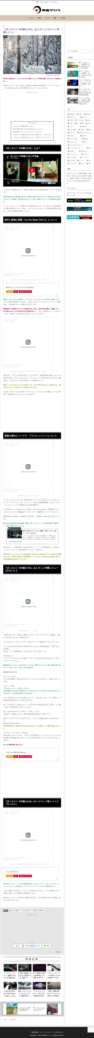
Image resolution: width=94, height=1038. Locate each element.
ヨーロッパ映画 (22, 910)
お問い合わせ (58, 1032)
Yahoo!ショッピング (25, 291)
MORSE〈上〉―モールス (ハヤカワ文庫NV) (19, 287)
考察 (42, 910)
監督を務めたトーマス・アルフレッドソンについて (27, 131)
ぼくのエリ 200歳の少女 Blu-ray (15, 752)
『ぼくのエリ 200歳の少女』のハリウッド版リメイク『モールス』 (32, 137)
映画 (6, 910)
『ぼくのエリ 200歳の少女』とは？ (23, 126)
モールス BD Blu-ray (12, 871)
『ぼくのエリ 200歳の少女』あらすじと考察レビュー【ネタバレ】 (32, 134)
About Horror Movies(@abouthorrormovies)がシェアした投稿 (28, 864)
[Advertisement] (32, 106)
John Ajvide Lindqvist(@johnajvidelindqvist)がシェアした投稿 (28, 280)
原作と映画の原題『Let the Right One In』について (28, 129)
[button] (90, 51)
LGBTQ (13, 910)
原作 (37, 910)
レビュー (31, 910)
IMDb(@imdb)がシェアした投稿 (28, 630)
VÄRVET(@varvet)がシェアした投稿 (28, 495)
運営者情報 (35, 1032)
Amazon (9, 291)
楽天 (16, 291)
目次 (30, 123)
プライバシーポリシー (46, 1032)
